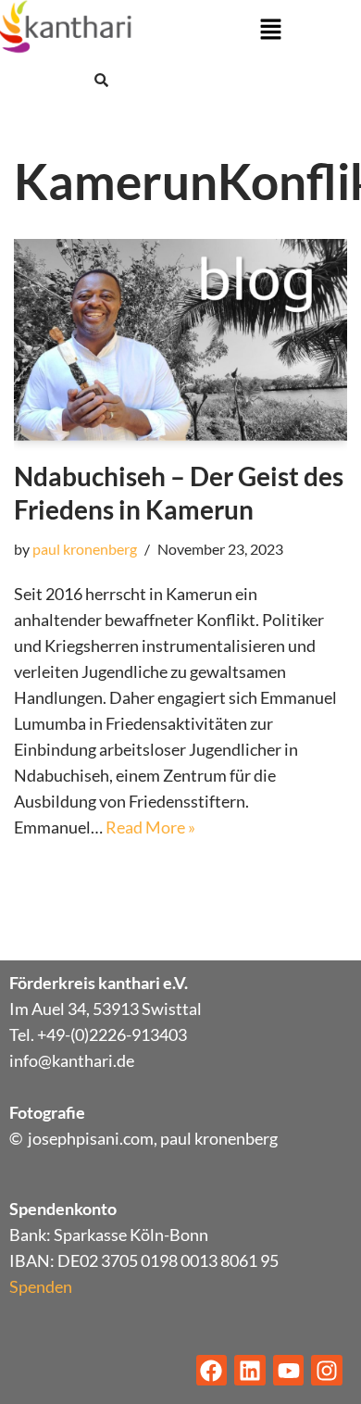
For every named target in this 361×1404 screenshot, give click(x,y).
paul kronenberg (84, 549)
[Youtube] (289, 1370)
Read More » (150, 827)
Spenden (40, 1286)
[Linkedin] (250, 1370)
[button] (270, 30)
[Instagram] (326, 1370)
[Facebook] (212, 1370)
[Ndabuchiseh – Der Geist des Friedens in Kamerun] (180, 340)
